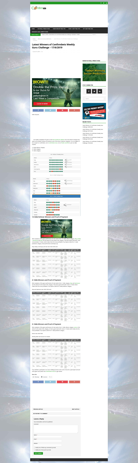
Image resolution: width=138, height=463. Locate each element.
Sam (41, 240)
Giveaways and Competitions (40, 31)
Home (33, 28)
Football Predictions (44, 28)
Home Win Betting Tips (59, 28)
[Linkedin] (106, 3)
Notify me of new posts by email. (43, 450)
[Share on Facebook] (38, 110)
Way (76, 238)
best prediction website (58, 139)
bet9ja (79, 238)
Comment (36, 424)
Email (35, 439)
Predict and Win (65, 143)
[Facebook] (101, 3)
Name (35, 435)
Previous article (38, 409)
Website (36, 443)
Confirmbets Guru (53, 143)
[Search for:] (99, 34)
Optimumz (77, 283)
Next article (75, 409)
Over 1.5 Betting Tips (74, 28)
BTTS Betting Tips (88, 28)
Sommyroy (35, 240)
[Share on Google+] (74, 110)
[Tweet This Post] (50, 110)
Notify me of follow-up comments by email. (46, 447)
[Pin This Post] (62, 110)
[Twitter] (103, 3)
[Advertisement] (81, 16)
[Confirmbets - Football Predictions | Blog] (42, 8)
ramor (75, 327)
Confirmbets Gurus (50, 371)
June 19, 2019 (37, 51)
